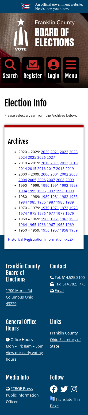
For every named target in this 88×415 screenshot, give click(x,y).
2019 (69, 168)
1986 (41, 202)
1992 (64, 185)
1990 (45, 185)
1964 (23, 224)
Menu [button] (71, 75)
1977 (51, 213)
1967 (51, 224)
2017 (51, 168)
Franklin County (64, 333)
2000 (45, 174)
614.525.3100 (73, 277)
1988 (60, 202)
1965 (32, 224)
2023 (73, 151)
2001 (54, 174)
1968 (60, 224)
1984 (23, 202)
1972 (64, 207)
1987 (51, 202)
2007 (51, 179)
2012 (64, 163)
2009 (69, 179)
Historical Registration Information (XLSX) (41, 239)
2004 (23, 179)
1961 (54, 219)
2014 (23, 168)
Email (59, 290)
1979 (69, 213)
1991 (54, 185)
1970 (45, 207)
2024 (23, 157)
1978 (60, 213)
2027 (51, 157)
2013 (73, 163)
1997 (51, 191)
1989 (69, 202)
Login (53, 75)
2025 (32, 157)
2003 (73, 174)
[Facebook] (55, 390)
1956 (45, 230)
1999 (69, 191)
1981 (54, 196)
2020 (45, 151)
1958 (64, 230)
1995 (32, 191)
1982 (64, 196)
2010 (45, 163)
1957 (54, 230)
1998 (60, 191)
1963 (73, 219)
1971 (54, 207)
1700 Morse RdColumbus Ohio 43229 (19, 297)
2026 (41, 157)
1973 (73, 207)
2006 (41, 179)
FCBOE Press (22, 388)
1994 (23, 191)
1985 (32, 202)
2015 (32, 168)
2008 (60, 179)
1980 (45, 196)
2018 (60, 168)
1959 (73, 230)
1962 (64, 219)
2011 (54, 163)
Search (10, 75)
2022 (64, 151)
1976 (41, 213)
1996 (41, 191)
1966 (41, 224)
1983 (73, 196)
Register (32, 75)
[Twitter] (65, 390)
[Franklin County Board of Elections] (44, 35)
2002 (64, 174)
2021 (54, 151)
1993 (73, 185)
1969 (69, 224)
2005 (32, 179)
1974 (23, 213)
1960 (45, 219)
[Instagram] (75, 390)
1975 (32, 213)
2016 (41, 168)
